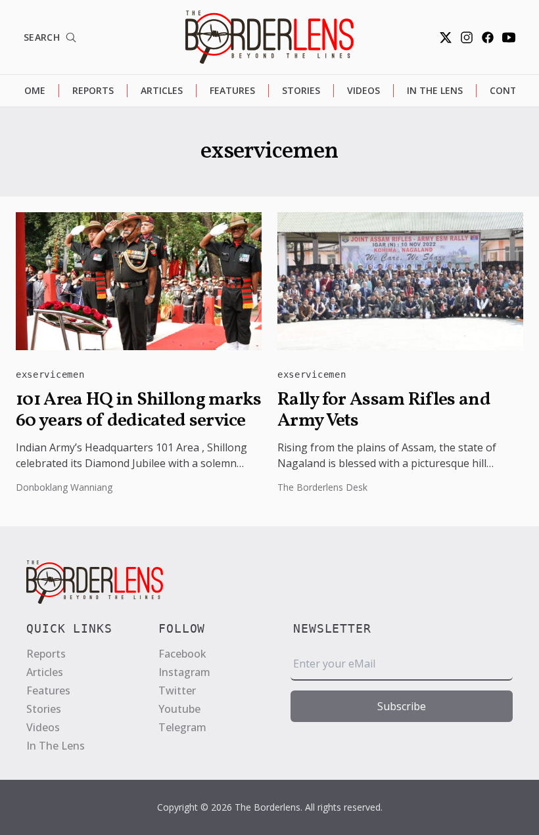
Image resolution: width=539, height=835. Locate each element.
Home (31, 90)
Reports (93, 90)
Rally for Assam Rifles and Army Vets (383, 411)
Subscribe (401, 706)
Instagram (184, 672)
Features (232, 90)
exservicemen (50, 374)
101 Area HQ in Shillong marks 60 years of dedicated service (139, 411)
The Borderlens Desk (322, 487)
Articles (162, 90)
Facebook (182, 653)
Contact (512, 90)
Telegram (182, 727)
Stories (301, 90)
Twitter (177, 690)
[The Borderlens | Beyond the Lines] (269, 37)
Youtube (179, 709)
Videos (363, 90)
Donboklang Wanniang (64, 487)
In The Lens (435, 90)
